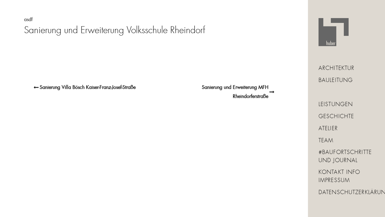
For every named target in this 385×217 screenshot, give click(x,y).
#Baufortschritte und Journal (345, 156)
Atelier (328, 128)
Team (326, 140)
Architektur (336, 68)
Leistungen (336, 104)
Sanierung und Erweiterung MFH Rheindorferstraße (235, 91)
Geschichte (336, 116)
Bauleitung (336, 80)
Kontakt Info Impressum (339, 176)
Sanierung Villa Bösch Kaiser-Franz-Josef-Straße (88, 87)
